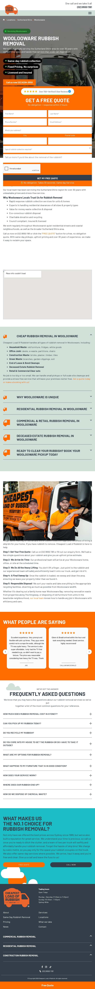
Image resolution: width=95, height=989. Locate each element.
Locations (11, 20)
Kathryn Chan (68, 665)
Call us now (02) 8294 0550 (19, 82)
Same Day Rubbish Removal (16, 917)
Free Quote (48, 985)
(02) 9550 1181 (84, 7)
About (6, 912)
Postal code (70, 135)
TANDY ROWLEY (26, 665)
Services (43, 912)
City (25, 135)
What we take (45, 921)
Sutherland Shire (24, 20)
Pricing (6, 921)
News (5, 926)
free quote (24, 865)
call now (71, 865)
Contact (42, 926)
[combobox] (47, 149)
